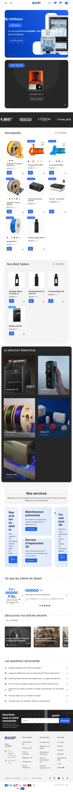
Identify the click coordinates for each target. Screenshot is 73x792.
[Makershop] (10, 739)
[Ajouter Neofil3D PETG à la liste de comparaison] (23, 250)
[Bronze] (12, 198)
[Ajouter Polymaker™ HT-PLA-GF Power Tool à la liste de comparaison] (23, 174)
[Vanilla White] (52, 161)
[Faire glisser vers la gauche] (24, 620)
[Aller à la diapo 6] (17, 54)
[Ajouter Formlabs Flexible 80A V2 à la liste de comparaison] (44, 250)
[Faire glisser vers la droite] (29, 620)
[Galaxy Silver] (54, 161)
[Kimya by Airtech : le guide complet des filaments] (18, 636)
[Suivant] (65, 105)
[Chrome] (14, 198)
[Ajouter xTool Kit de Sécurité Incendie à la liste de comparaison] (44, 212)
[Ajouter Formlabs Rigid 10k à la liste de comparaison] (63, 302)
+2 (40, 161)
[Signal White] (35, 161)
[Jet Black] (28, 161)
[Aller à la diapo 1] (8, 54)
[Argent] (7, 198)
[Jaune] (7, 160)
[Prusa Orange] (38, 161)
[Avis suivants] (66, 595)
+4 (61, 161)
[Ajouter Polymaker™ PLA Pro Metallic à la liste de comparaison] (23, 212)
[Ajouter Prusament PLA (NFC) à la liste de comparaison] (65, 174)
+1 (19, 237)
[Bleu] (9, 198)
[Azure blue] (49, 161)
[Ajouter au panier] (9, 173)
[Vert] (12, 160)
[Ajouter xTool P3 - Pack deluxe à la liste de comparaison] (65, 212)
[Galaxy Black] (59, 161)
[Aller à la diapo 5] (15, 54)
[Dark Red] (16, 198)
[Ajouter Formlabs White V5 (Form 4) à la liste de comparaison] (24, 302)
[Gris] (12, 237)
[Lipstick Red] (33, 161)
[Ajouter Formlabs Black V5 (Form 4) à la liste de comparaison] (43, 302)
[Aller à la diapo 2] (10, 54)
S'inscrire (65, 721)
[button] (6, 3)
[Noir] (14, 237)
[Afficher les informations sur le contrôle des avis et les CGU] (19, 599)
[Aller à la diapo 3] (12, 54)
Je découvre (16, 38)
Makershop (61, 784)
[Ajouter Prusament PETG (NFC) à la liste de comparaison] (44, 174)
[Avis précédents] (22, 595)
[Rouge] (9, 160)
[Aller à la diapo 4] (13, 54)
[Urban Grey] (30, 161)
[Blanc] (9, 237)
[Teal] (14, 160)
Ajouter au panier (36, 99)
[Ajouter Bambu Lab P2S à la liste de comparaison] (24, 334)
